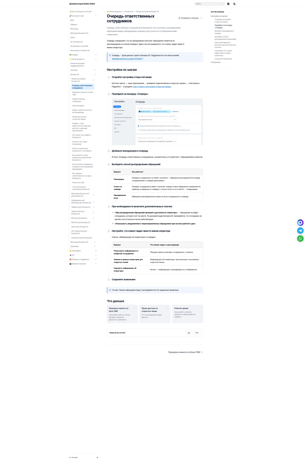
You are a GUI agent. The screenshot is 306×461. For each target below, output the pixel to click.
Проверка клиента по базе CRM (184, 352)
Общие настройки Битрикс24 (147, 11)
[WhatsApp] (300, 238)
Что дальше (215, 62)
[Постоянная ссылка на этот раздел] (138, 69)
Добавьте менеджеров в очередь (224, 32)
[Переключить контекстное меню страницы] (201, 18)
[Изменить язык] (234, 3)
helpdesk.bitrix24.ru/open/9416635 (127, 59)
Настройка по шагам (219, 16)
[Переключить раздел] (96, 16)
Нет (197, 333)
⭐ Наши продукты (114, 11)
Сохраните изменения (223, 59)
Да (189, 333)
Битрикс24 (129, 11)
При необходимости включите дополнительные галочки (225, 45)
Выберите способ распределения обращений (225, 38)
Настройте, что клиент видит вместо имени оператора (223, 53)
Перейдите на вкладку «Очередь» (223, 26)
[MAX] (300, 222)
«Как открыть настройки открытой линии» (152, 86)
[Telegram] (300, 230)
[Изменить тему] (228, 3)
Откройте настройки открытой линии (223, 20)
